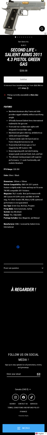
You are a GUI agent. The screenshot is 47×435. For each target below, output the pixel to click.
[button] (41, 433)
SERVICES (33, 404)
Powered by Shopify (23, 415)
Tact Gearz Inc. (23, 42)
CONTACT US (23, 404)
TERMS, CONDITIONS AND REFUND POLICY (23, 408)
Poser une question (11, 268)
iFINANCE (23, 412)
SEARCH (13, 404)
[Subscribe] (38, 374)
